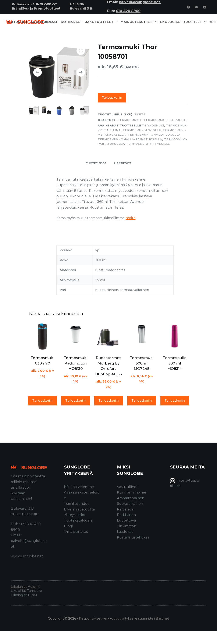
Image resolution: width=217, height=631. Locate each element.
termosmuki (153, 125)
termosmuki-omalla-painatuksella (130, 139)
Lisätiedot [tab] (122, 163)
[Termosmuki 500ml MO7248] (141, 336)
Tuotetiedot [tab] (96, 163)
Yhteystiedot (75, 515)
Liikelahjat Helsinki (25, 587)
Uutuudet (18, 22)
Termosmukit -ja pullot (165, 120)
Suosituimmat (44, 22)
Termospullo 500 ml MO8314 (174, 363)
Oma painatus (76, 532)
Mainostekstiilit (137, 22)
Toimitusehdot (76, 504)
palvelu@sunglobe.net (140, 2)
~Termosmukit (129, 120)
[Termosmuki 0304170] (42, 336)
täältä (130, 218)
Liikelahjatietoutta (79, 509)
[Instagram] (188, 7)
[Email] (196, 7)
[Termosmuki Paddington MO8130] (75, 336)
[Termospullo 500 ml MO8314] (174, 336)
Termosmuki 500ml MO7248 (141, 363)
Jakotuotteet (99, 22)
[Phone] (204, 7)
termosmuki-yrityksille (148, 143)
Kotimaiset (71, 22)
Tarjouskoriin (112, 97)
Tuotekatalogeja (78, 520)
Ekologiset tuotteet (181, 22)
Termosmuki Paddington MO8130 (75, 363)
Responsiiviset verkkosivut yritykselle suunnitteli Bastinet (124, 618)
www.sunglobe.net (27, 556)
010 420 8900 (128, 11)
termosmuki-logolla (142, 130)
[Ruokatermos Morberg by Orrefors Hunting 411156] (108, 336)
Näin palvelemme (79, 487)
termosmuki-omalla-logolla (154, 134)
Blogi (68, 526)
